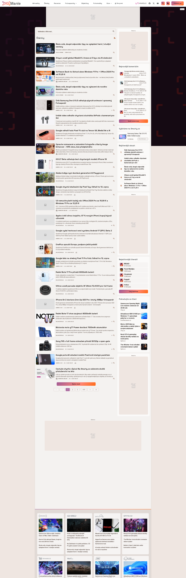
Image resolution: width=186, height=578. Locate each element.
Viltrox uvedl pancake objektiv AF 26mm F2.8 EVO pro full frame (84, 286)
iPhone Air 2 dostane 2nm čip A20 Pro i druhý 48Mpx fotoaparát (85, 300)
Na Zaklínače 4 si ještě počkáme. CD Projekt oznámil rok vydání (78, 545)
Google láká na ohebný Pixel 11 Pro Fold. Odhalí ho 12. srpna (82, 258)
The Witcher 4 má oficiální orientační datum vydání (130, 346)
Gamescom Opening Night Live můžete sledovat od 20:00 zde (130, 306)
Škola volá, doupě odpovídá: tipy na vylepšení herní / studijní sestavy (83, 45)
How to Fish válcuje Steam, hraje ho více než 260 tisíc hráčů (50, 540)
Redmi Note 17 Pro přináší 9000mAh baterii (75, 272)
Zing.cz (123, 310)
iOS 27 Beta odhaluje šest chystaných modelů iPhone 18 (81, 159)
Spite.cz (123, 341)
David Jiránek (59, 52)
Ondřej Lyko (59, 110)
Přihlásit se (177, 3)
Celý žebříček (133, 291)
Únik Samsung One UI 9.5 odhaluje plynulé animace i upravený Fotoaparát (84, 101)
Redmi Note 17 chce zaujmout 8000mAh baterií (77, 313)
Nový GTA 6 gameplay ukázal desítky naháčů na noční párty (130, 336)
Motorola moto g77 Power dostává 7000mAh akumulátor (81, 327)
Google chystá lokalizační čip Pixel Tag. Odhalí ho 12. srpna (82, 187)
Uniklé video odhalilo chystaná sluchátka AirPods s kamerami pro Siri (85, 116)
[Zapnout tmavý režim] (168, 3)
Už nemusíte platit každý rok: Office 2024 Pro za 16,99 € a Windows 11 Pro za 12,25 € (82, 201)
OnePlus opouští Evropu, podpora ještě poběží (76, 244)
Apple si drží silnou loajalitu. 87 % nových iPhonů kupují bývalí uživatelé (84, 216)
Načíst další (76, 384)
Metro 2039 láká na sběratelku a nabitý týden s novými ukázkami (130, 326)
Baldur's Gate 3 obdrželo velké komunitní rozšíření (133, 546)
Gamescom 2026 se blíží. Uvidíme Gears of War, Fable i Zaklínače (49, 534)
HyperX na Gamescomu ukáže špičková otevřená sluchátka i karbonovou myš (104, 541)
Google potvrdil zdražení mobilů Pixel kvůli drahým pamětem (83, 355)
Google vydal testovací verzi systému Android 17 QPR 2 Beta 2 (84, 230)
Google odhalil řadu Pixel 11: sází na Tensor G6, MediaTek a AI (83, 130)
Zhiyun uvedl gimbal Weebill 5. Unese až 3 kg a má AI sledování (84, 58)
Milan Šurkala (60, 65)
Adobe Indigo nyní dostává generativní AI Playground (80, 173)
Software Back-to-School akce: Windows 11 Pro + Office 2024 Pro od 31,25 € (85, 73)
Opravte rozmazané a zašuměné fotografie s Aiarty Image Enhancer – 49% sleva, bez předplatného (82, 145)
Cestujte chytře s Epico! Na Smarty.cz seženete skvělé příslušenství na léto (80, 370)
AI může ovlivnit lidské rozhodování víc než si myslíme (106, 548)
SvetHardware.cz (126, 320)
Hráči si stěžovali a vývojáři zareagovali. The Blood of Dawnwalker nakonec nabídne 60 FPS (77, 537)
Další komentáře (133, 121)
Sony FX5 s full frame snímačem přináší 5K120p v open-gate (83, 341)
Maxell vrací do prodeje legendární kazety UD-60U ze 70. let (106, 534)
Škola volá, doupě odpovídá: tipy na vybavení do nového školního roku (81, 88)
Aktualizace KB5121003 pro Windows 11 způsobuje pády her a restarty (130, 316)
